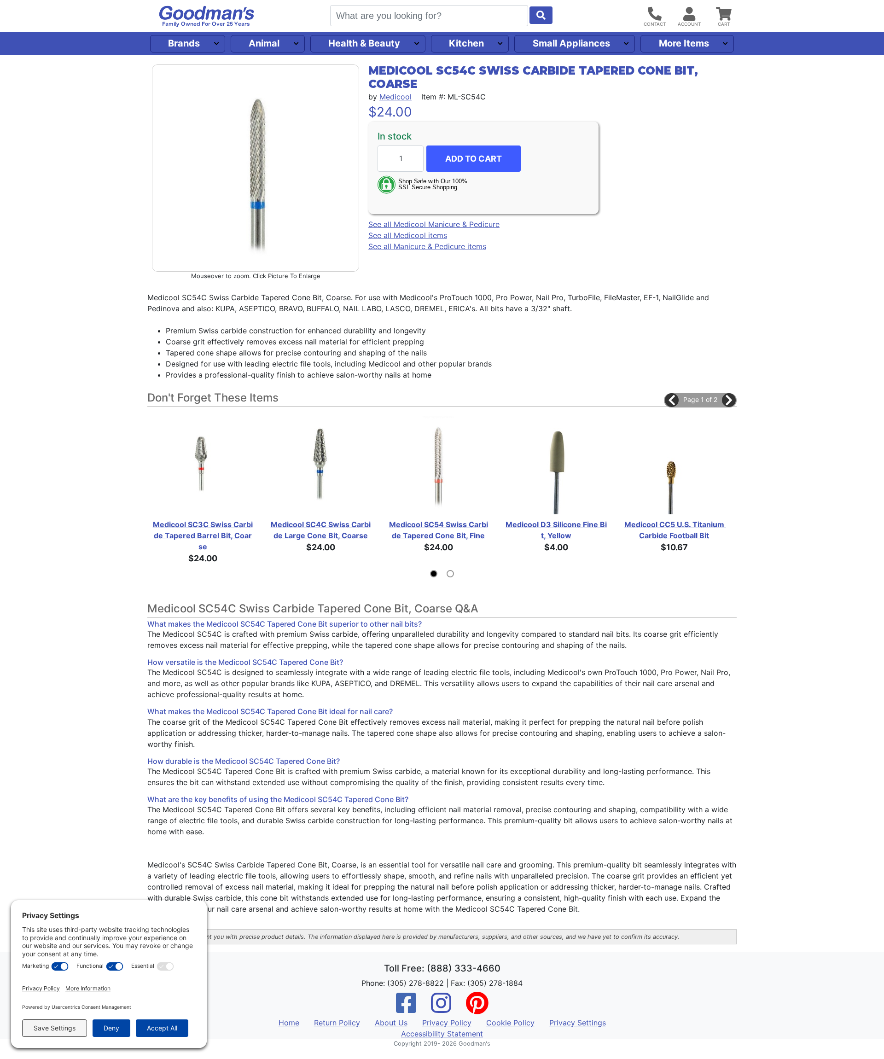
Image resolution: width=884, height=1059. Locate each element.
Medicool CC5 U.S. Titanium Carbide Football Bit (674, 530)
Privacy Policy (446, 1022)
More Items (684, 43)
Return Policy (337, 1022)
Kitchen (466, 43)
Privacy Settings (577, 1022)
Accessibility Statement (442, 1033)
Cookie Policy (510, 1022)
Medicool (395, 96)
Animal (264, 43)
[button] (672, 400)
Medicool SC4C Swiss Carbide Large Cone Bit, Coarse (321, 530)
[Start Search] (540, 15)
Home (289, 1022)
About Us (391, 1022)
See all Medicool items (407, 235)
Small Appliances (571, 43)
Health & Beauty (364, 43)
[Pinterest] (477, 1008)
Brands (184, 43)
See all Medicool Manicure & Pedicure (434, 224)
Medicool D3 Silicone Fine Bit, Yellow (556, 530)
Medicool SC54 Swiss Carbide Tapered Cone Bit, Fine (438, 530)
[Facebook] (406, 1008)
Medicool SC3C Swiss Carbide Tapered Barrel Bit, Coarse (203, 535)
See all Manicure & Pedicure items (427, 246)
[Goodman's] (206, 16)
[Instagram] (441, 1008)
